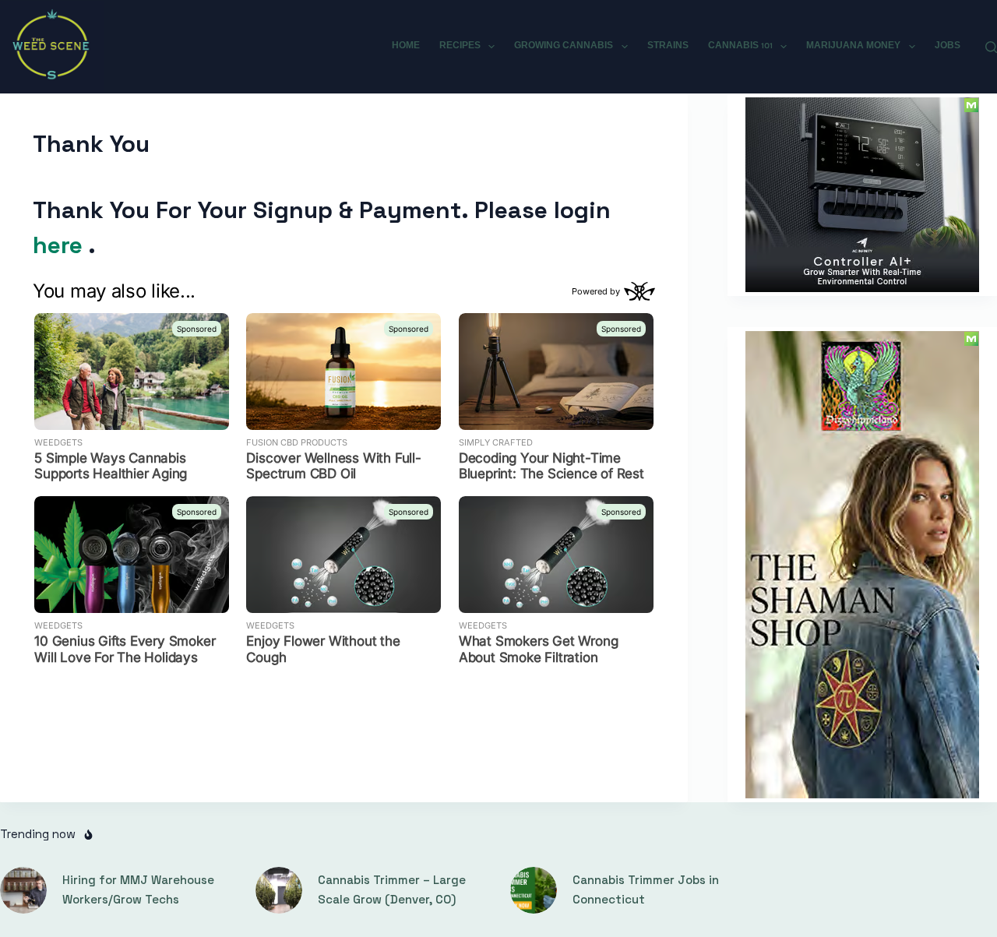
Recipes (460, 46)
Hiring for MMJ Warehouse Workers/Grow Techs (138, 889)
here (60, 245)
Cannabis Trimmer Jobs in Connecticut (645, 889)
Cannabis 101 (740, 46)
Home (406, 46)
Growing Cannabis (563, 46)
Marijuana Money (853, 46)
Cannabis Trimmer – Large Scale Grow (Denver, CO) (392, 889)
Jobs (947, 46)
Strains (668, 46)
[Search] (991, 47)
